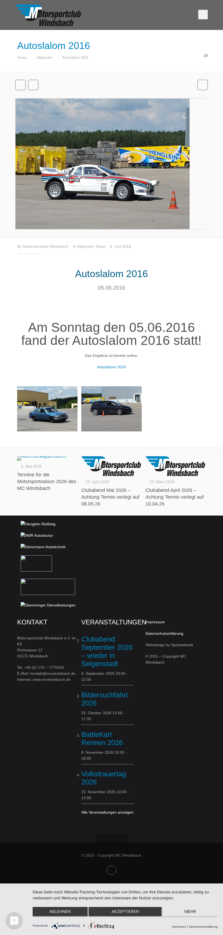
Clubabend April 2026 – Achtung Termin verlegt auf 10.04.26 (174, 497)
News (101, 246)
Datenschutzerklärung (164, 633)
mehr (190, 911)
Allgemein (44, 58)
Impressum (155, 622)
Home (21, 58)
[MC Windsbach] (48, 15)
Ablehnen (60, 911)
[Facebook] (111, 870)
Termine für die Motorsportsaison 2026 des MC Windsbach (46, 481)
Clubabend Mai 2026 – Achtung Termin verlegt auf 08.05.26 (110, 497)
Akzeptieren (125, 911)
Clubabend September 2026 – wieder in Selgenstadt (106, 651)
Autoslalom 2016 (75, 58)
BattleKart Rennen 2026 (102, 738)
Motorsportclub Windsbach (46, 246)
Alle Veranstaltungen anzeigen (107, 812)
